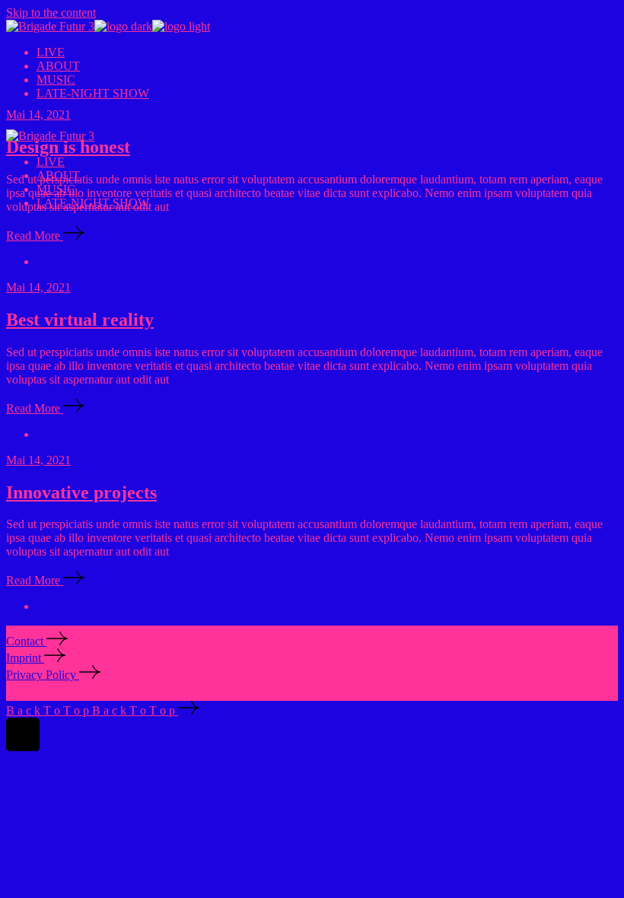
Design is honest (68, 147)
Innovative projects (81, 492)
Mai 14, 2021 (38, 114)
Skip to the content (51, 12)
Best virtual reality (80, 320)
